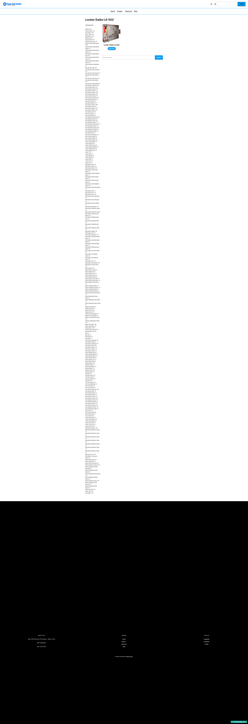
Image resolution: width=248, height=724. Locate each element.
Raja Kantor (130, 656)
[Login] (211, 4)
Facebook (206, 639)
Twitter (207, 644)
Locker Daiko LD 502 (111, 45)
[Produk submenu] (122, 11)
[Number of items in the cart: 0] (215, 4)
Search (241, 4)
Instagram (206, 641)
